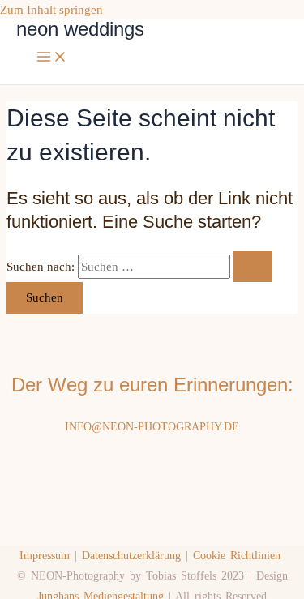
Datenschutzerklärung (131, 556)
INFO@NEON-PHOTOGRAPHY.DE (152, 427)
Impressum (44, 556)
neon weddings (80, 29)
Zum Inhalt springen (51, 9)
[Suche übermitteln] (252, 267)
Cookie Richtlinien (236, 556)
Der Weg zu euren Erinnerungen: (152, 385)
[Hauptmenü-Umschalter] (52, 58)
